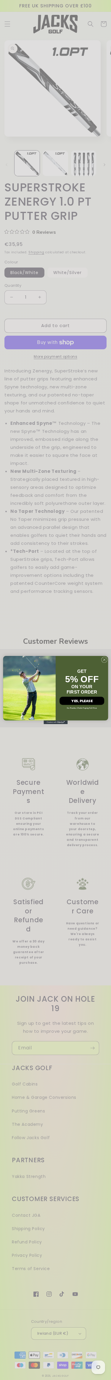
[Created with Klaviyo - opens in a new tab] (55, 722)
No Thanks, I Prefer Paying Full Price (82, 708)
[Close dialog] (104, 659)
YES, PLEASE (81, 700)
